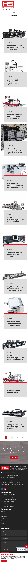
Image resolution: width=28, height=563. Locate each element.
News (2, 523)
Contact (3, 525)
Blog (14, 12)
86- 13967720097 (11, 478)
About (2, 521)
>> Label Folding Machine (7, 506)
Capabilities (4, 514)
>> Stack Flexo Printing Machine (9, 497)
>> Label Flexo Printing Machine (9, 494)
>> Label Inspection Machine (8, 504)
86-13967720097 (14, 475)
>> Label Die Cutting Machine (8, 499)
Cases (2, 518)
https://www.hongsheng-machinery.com (11, 482)
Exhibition (14, 15)
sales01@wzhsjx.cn (9, 480)
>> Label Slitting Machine (7, 501)
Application (4, 516)
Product (3, 511)
